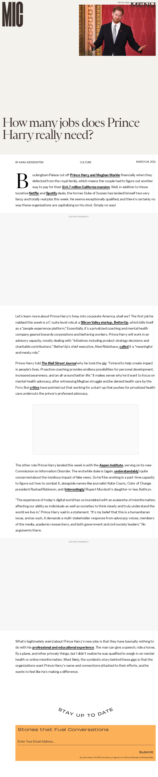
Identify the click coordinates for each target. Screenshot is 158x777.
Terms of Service (131, 757)
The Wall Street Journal (58, 363)
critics (34, 387)
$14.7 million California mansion (86, 187)
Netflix (34, 193)
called (124, 346)
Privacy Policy (147, 757)
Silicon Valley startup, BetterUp (104, 322)
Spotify (51, 193)
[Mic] (12, 14)
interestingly (74, 489)
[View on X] (85, 429)
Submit (146, 752)
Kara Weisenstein (31, 162)
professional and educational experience (63, 647)
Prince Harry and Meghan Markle (95, 175)
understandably (126, 471)
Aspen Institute (111, 465)
